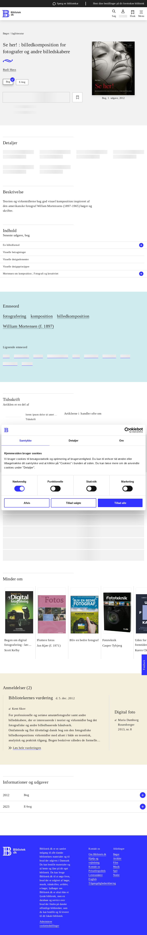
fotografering (14, 316)
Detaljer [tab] (74, 440)
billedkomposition (73, 316)
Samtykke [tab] (25, 440)
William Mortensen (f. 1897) (28, 326)
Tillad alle (120, 502)
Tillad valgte (73, 502)
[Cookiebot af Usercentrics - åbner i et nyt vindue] (127, 430)
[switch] (55, 488)
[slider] (113, 70)
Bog (8, 81)
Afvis (27, 502)
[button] (73, 795)
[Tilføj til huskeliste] (77, 97)
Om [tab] (121, 440)
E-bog (22, 82)
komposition (42, 316)
